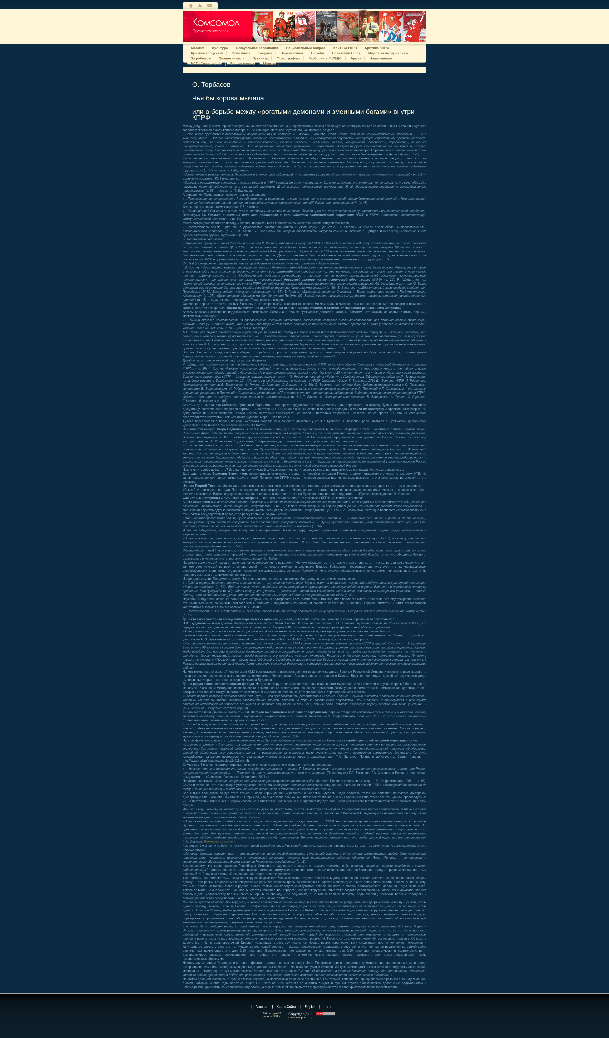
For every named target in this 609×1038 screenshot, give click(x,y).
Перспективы (291, 52)
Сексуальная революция (257, 47)
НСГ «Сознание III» (206, 63)
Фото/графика (288, 57)
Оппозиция (241, 52)
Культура (220, 47)
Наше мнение (381, 57)
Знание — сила (231, 57)
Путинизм (260, 57)
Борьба (317, 52)
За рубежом (201, 57)
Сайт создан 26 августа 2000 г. (272, 1014)
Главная (191, 6)
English (309, 1007)
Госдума (265, 52)
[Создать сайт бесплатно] (325, 1013)
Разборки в (326, 57)
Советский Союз (346, 52)
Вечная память (242, 63)
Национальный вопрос (305, 47)
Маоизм (197, 47)
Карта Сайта (200, 6)
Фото (328, 1007)
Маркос (269, 63)
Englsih (209, 6)
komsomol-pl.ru (297, 1017)
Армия (356, 57)
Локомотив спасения (219, 841)
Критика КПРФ (377, 47)
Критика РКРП (345, 47)
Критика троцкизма (207, 52)
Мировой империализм (388, 52)
